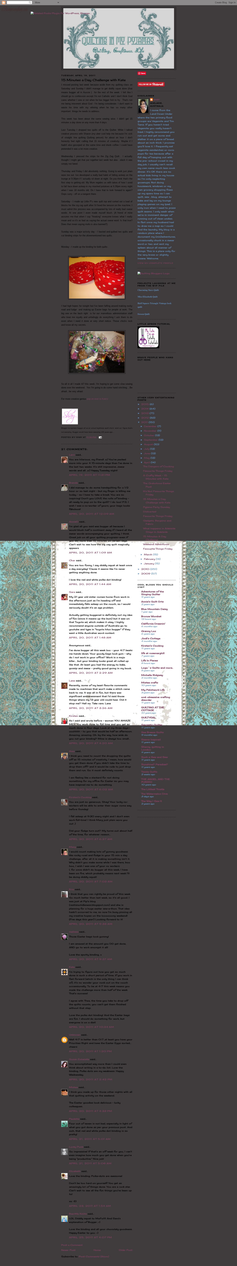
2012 (145, 417)
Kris (71, 889)
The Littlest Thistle (152, 789)
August (149, 444)
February (150, 559)
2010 (145, 569)
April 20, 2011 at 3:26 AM (91, 708)
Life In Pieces (149, 660)
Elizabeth (75, 1171)
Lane (72, 680)
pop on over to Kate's (97, 399)
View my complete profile (155, 263)
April (147, 462)
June (147, 453)
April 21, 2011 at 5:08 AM (90, 1163)
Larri (72, 454)
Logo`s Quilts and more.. (157, 667)
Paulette (74, 1118)
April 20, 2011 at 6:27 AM (91, 839)
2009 (146, 573)
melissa (73, 931)
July (147, 448)
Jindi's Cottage (150, 638)
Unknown (74, 1034)
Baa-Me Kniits (78, 1213)
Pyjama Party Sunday (156, 507)
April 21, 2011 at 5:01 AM (90, 1139)
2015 (145, 404)
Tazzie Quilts (149, 771)
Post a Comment (72, 1245)
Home (97, 1250)
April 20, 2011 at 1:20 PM (90, 1051)
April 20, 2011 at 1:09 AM (90, 552)
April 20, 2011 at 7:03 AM (91, 881)
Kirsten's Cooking (80, 797)
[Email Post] (100, 437)
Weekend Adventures (156, 544)
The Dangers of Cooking (158, 466)
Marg (72, 847)
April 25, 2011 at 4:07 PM (90, 1237)
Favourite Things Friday (157, 470)
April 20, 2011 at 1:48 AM (90, 637)
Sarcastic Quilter (151, 724)
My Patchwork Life (153, 689)
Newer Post (68, 1250)
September (151, 439)
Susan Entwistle (79, 1059)
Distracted (149, 511)
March (148, 554)
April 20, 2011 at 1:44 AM (90, 584)
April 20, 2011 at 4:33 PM (90, 1111)
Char (72, 560)
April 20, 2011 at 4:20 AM (91, 743)
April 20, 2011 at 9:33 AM (91, 923)
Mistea (73, 1087)
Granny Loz (148, 631)
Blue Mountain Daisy (154, 609)
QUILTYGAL (148, 717)
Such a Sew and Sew (154, 757)
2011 (145, 422)
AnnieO (73, 521)
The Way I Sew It (151, 801)
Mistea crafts (149, 682)
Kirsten (73, 715)
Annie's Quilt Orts (152, 601)
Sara (72, 592)
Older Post (125, 1250)
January (149, 563)
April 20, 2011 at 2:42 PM (91, 1079)
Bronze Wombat (151, 616)
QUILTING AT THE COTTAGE (152, 709)
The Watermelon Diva (154, 793)
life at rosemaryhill (152, 653)
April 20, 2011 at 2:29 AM (91, 672)
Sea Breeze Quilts (152, 732)
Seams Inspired (150, 739)
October (149, 435)
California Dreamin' (153, 623)
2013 (145, 413)
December (150, 426)
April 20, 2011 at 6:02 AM (91, 789)
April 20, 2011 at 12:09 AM (92, 513)
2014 (145, 408)
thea (71, 751)
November (150, 430)
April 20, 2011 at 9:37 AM (90, 959)
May (147, 457)
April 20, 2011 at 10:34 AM (91, 1027)
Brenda (73, 482)
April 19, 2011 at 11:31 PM (89, 474)
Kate (72, 967)
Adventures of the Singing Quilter (152, 593)
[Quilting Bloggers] (154, 273)
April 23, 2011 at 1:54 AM (90, 1205)
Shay (157, 100)
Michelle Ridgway (152, 675)
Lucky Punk (76, 1146)
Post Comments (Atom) (94, 1256)
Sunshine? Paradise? (154, 764)
